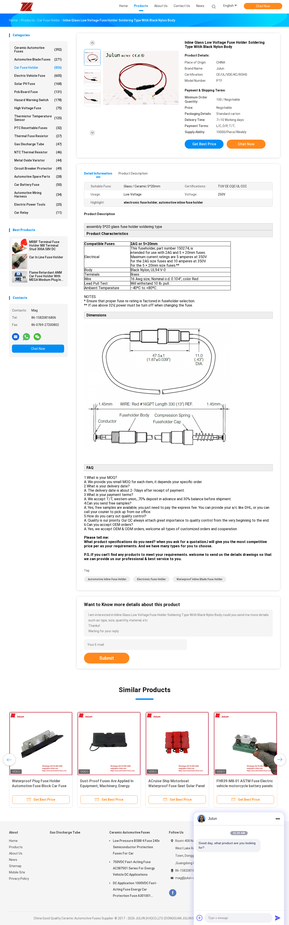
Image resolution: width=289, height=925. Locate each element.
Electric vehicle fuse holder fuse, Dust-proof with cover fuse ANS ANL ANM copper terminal (39, 786)
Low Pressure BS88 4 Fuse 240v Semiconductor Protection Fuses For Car (136, 847)
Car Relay (38, 212)
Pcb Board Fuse (38, 92)
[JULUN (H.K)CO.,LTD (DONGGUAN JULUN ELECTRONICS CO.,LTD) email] (15, 336)
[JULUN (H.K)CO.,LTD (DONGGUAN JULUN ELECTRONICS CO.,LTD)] (27, 6)
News (13, 859)
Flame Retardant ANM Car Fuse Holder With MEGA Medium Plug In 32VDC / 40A (45, 276)
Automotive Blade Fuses (38, 59)
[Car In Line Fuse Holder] (19, 261)
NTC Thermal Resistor (38, 152)
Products (16, 847)
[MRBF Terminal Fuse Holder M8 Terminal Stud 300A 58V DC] (19, 246)
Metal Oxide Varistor (38, 160)
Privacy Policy (19, 878)
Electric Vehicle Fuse (38, 75)
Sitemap (15, 866)
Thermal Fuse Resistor (38, 136)
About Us (15, 853)
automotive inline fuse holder (107, 579)
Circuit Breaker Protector (38, 168)
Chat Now (263, 6)
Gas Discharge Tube (38, 144)
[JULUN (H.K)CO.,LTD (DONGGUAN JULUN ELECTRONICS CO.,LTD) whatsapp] (26, 336)
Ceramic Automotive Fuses (38, 49)
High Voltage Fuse (38, 108)
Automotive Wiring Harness (38, 194)
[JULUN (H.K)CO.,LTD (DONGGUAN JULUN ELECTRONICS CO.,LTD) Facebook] (172, 893)
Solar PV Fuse (38, 84)
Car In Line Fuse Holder (46, 257)
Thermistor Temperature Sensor (38, 118)
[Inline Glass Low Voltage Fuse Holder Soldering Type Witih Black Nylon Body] (141, 78)
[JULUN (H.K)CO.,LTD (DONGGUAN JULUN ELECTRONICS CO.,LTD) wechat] (37, 336)
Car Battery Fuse (38, 184)
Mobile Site (17, 872)
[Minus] (277, 818)
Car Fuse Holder (38, 67)
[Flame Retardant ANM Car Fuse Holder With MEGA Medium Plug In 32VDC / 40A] (19, 276)
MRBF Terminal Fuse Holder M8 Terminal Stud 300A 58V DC (44, 245)
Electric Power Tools (38, 204)
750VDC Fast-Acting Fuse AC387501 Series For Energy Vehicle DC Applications (134, 868)
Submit (106, 658)
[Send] (277, 918)
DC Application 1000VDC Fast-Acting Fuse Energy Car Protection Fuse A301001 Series (135, 890)
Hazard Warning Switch (38, 100)
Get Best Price (204, 144)
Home (13, 841)
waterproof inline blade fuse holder (199, 579)
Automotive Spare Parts (38, 176)
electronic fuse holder (151, 579)
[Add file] (199, 918)
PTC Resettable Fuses (38, 128)
